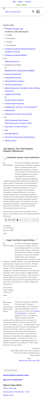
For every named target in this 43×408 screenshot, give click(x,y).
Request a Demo (10, 140)
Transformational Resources (14, 103)
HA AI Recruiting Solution (13, 84)
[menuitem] (14, 1)
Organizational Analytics (13, 77)
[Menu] (37, 11)
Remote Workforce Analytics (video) (16, 375)
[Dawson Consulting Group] (17, 11)
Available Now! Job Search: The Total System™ (21, 107)
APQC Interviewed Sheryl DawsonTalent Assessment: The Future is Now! (18, 121)
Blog (14, 1)
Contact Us (28, 1)
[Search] (32, 11)
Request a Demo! (8, 395)
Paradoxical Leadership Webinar (16, 55)
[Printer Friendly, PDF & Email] (21, 6)
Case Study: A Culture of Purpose (16, 126)
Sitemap (20, 1)
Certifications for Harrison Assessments (18, 114)
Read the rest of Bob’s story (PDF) (29, 361)
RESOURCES (10, 110)
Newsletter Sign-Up (11, 133)
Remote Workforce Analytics (14, 81)
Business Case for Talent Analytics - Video (16, 392)
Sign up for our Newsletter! (12, 380)
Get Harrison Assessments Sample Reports (20, 137)
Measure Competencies (13, 74)
